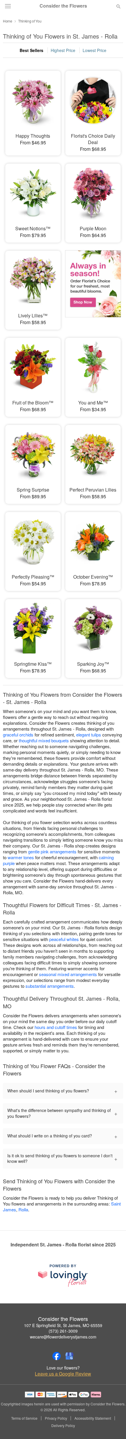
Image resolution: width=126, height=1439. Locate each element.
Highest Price (63, 50)
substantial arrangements (49, 986)
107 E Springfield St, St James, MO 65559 (63, 1325)
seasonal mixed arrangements (68, 974)
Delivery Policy (63, 1425)
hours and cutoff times (56, 1027)
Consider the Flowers (63, 6)
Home (7, 20)
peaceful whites (64, 939)
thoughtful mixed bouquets (44, 740)
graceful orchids (18, 734)
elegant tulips (88, 734)
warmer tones (21, 857)
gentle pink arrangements (52, 851)
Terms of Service (24, 1418)
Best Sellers (31, 50)
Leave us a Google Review (63, 1374)
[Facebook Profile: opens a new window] (56, 1356)
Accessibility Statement (92, 1418)
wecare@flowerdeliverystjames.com (63, 1337)
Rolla (23, 1209)
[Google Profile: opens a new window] (69, 1356)
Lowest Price (94, 50)
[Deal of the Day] (93, 286)
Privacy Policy (56, 1418)
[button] (113, 1426)
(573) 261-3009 (63, 1331)
